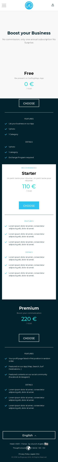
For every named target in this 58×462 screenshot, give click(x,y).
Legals (32, 454)
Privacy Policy (24, 454)
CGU (37, 454)
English (27, 435)
